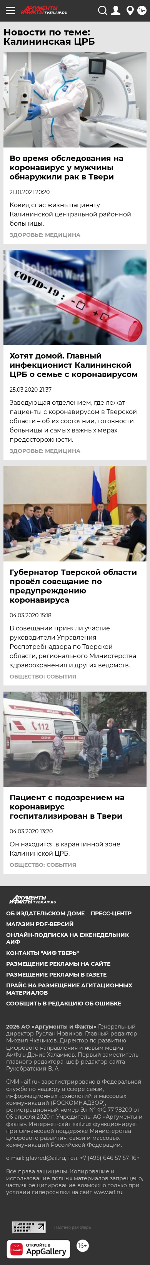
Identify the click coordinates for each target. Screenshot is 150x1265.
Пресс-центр (111, 913)
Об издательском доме (45, 913)
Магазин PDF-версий (40, 924)
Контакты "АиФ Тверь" (42, 953)
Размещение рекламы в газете (56, 974)
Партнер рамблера (72, 1227)
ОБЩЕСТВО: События (43, 676)
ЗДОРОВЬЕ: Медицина (45, 235)
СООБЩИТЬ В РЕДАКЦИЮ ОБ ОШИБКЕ (63, 1003)
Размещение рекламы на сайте (58, 963)
